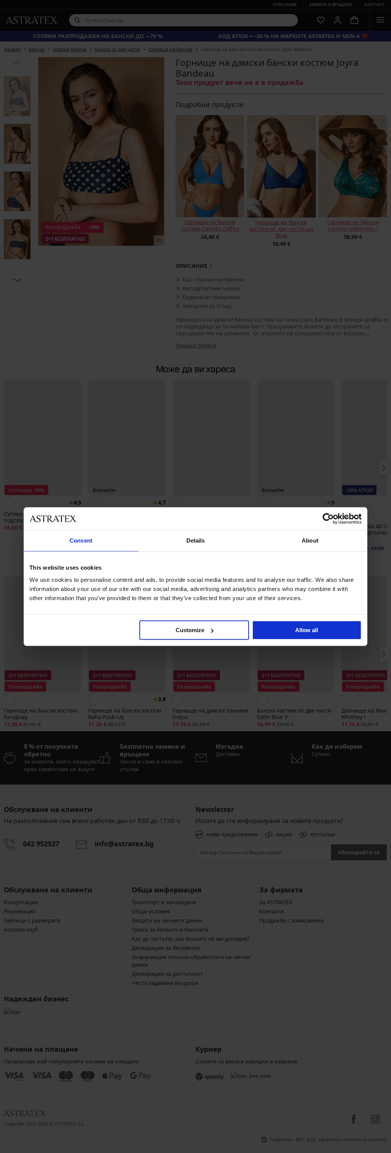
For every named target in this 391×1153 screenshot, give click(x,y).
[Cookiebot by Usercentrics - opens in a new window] (328, 518)
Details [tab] (195, 540)
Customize (190, 630)
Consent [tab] (80, 540)
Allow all (306, 630)
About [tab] (310, 540)
